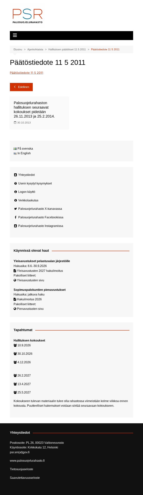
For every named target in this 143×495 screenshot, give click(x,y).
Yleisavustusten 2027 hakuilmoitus (40, 270)
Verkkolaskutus (28, 200)
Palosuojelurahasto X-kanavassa (40, 208)
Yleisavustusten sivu (30, 280)
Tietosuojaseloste (21, 469)
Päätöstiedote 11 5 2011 (26, 73)
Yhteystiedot (26, 174)
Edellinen (23, 86)
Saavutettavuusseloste (25, 477)
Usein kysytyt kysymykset (35, 183)
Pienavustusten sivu (30, 308)
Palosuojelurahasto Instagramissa (40, 225)
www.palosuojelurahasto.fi (27, 460)
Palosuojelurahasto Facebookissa (40, 217)
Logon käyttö (26, 191)
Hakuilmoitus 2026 (29, 299)
